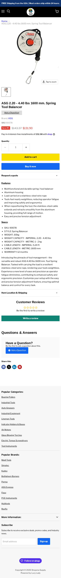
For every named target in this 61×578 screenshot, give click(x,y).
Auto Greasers (7, 408)
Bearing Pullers (8, 397)
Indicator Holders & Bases (13, 424)
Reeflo (4, 509)
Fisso (3, 492)
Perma (4, 482)
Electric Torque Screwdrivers (14, 440)
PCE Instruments (9, 498)
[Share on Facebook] (3, 367)
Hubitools (5, 503)
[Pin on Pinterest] (20, 367)
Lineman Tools (8, 419)
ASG (10, 118)
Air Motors (6, 429)
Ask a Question (11, 112)
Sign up (44, 541)
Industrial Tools (8, 402)
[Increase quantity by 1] (26, 147)
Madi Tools (6, 460)
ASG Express (7, 487)
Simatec (5, 465)
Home (4, 21)
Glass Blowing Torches (11, 435)
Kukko (4, 471)
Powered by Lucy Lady (30, 573)
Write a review (30, 318)
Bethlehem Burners (10, 476)
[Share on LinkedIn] (14, 367)
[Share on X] (9, 367)
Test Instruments (9, 446)
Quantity (5, 141)
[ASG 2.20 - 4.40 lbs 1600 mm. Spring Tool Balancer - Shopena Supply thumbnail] (6, 91)
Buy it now (30, 166)
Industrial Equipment (10, 413)
